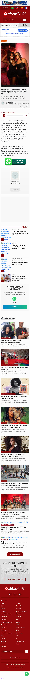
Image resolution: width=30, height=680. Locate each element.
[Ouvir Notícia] (4, 115)
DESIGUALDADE (20, 627)
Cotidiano (4, 616)
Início (2, 603)
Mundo (3, 606)
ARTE (17, 630)
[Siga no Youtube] (20, 594)
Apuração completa (22, 30)
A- (20, 106)
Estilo (17, 635)
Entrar (5, 8)
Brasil (17, 619)
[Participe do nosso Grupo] (15, 162)
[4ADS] (15, 2)
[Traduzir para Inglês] (17, 8)
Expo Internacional (6, 622)
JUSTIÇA (3, 627)
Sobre (3, 644)
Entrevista (4, 619)
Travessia (4, 625)
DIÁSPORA (4, 630)
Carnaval (18, 616)
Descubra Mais (14, 554)
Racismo (18, 608)
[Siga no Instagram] (10, 594)
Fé (16, 638)
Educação (19, 606)
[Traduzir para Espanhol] (22, 8)
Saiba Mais (15, 190)
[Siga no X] (15, 594)
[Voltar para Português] (12, 8)
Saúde (3, 608)
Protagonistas (20, 641)
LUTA (17, 625)
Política (18, 603)
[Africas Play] (15, 13)
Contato (3, 646)
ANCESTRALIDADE (6, 633)
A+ (26, 106)
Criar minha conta (14, 579)
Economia (19, 633)
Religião (3, 611)
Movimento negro (6, 614)
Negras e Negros (21, 611)
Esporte (3, 641)
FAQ (17, 644)
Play (2, 635)
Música (18, 622)
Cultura (3, 638)
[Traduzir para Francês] (27, 8)
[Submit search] (24, 20)
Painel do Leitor (14, 658)
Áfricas (18, 614)
